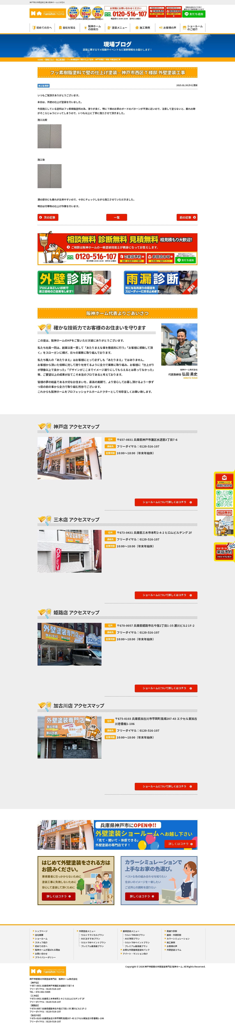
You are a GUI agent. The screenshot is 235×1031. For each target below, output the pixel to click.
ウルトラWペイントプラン (93, 942)
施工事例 (145, 27)
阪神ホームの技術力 (94, 27)
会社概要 (39, 934)
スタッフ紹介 (41, 942)
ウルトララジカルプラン (92, 934)
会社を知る (69, 27)
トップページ (41, 931)
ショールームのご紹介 (195, 27)
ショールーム (41, 938)
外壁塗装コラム (174, 949)
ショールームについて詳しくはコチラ (164, 502)
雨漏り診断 (172, 931)
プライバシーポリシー (45, 957)
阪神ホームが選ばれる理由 (47, 949)
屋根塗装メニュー (131, 931)
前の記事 (185, 217)
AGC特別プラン (132, 938)
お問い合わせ (41, 953)
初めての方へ (44, 27)
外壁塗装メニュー (87, 931)
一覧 (117, 217)
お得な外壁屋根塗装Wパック (136, 949)
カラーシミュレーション (178, 938)
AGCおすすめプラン (90, 938)
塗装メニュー (119, 27)
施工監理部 (43, 85)
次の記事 (49, 217)
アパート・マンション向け (135, 953)
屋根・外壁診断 (174, 934)
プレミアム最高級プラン (92, 946)
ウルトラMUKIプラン (135, 934)
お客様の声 (169, 27)
